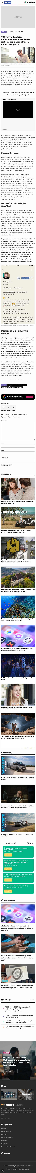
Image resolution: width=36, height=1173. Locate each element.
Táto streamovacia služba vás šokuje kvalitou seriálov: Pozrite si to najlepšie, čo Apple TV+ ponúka (17, 806)
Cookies (3, 1134)
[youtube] (5, 1118)
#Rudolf (21, 31)
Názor (5, 981)
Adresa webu (4, 457)
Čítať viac (9, 1071)
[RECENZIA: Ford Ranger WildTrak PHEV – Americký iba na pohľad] (18, 822)
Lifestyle (7, 1052)
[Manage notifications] (2, 1170)
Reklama (4, 1140)
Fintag (13, 387)
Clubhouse (6, 387)
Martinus (20, 387)
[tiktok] (12, 1118)
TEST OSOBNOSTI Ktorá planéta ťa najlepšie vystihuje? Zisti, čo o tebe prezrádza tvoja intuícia (17, 1009)
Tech (4, 31)
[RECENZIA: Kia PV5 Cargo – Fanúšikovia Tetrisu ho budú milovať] (18, 765)
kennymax (15, 1169)
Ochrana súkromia (7, 1137)
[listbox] (28, 1000)
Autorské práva (6, 1131)
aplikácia (19, 385)
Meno (3, 443)
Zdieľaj (9, 2)
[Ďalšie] (33, 1094)
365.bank (11, 385)
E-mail (3, 450)
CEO (25, 385)
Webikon (27, 1169)
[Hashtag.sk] (29, 2)
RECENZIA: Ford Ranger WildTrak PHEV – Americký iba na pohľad (17, 835)
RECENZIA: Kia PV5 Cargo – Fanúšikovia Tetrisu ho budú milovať (17, 778)
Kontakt (3, 1128)
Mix (5, 921)
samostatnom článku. (24, 84)
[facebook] (2, 1118)
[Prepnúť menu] (2, 2)
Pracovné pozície (10, 843)
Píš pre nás (4, 1143)
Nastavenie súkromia (8, 1147)
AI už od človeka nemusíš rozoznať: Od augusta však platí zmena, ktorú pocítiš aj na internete (17, 928)
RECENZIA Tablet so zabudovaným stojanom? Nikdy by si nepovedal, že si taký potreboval (17, 987)
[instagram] (9, 1118)
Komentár (4, 420)
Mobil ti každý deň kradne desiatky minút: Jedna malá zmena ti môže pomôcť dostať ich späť (17, 958)
